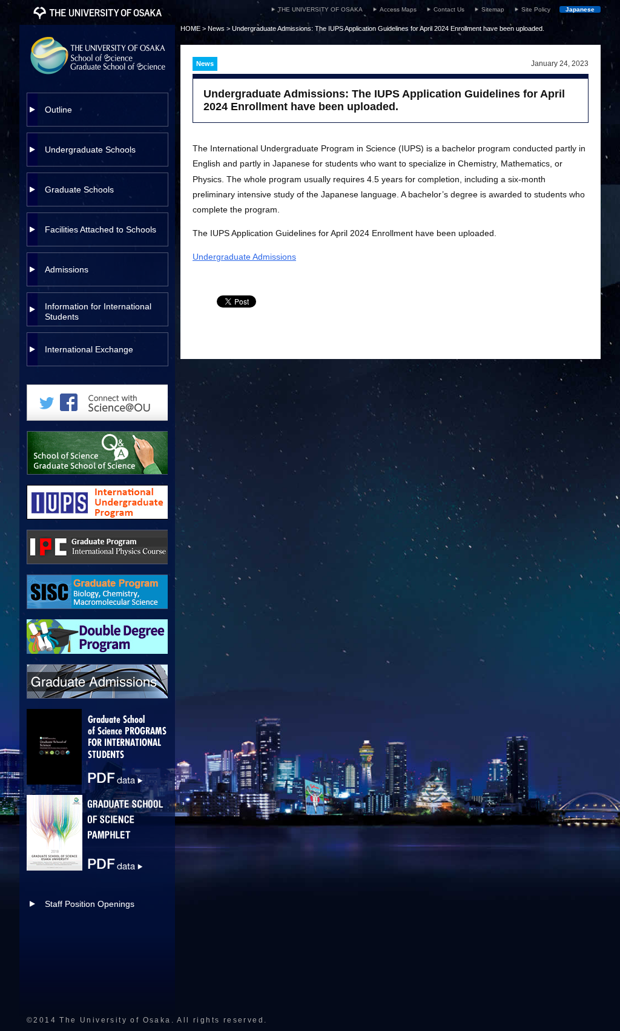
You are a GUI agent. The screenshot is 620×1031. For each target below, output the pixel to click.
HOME (190, 28)
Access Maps (398, 9)
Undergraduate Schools (90, 149)
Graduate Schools (79, 189)
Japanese (580, 9)
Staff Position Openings (89, 904)
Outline (58, 109)
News (216, 28)
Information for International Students (98, 311)
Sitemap (492, 9)
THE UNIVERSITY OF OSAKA (320, 9)
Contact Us (449, 9)
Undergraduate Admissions (244, 257)
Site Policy (535, 9)
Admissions (66, 269)
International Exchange (89, 349)
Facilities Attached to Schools (100, 229)
